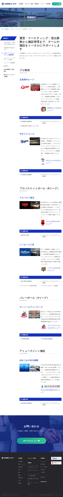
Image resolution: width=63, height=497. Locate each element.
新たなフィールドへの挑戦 (9, 75)
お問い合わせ (44, 481)
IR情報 (19, 483)
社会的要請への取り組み (9, 70)
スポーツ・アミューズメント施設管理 (18, 29)
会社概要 (20, 461)
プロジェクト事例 (29, 3)
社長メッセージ (22, 464)
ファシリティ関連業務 (9, 62)
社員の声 (43, 469)
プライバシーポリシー (34, 494)
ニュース (42, 3)
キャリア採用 (44, 466)
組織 (19, 475)
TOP (2, 29)
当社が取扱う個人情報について (47, 494)
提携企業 (20, 477)
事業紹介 (37, 3)
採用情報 (48, 3)
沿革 (19, 469)
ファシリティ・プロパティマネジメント (9, 43)
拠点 (19, 472)
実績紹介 (6, 66)
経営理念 (20, 466)
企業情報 (21, 3)
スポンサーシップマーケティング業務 (9, 58)
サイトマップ (58, 494)
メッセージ (43, 461)
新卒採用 (43, 464)
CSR (19, 480)
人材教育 (43, 472)
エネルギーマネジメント (9, 48)
